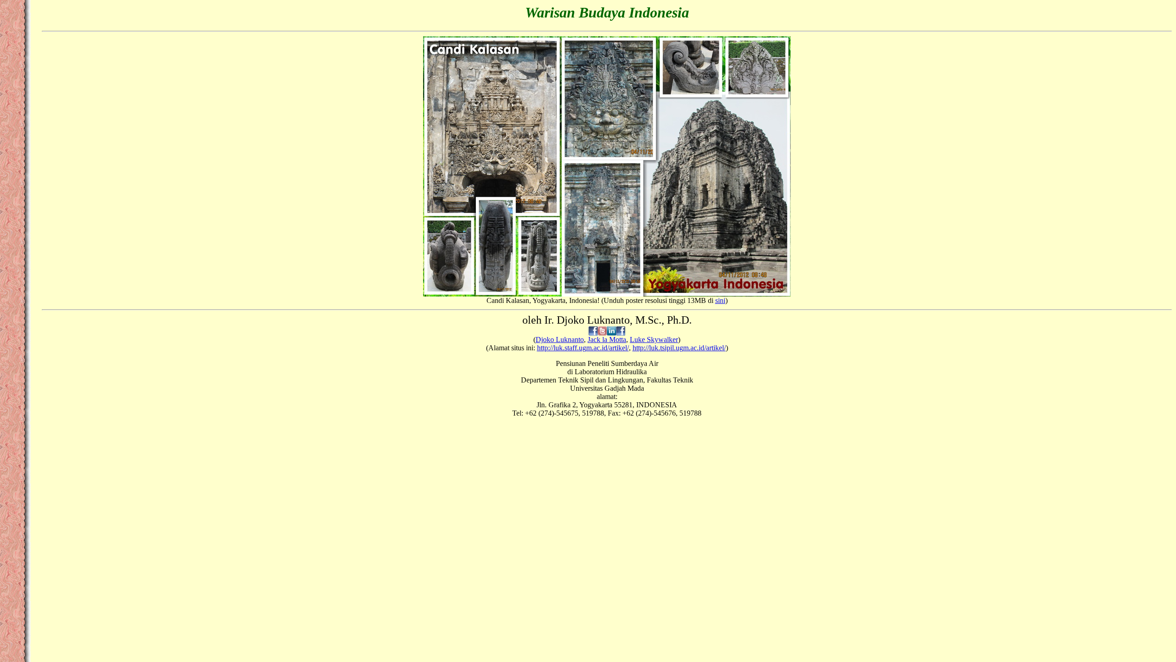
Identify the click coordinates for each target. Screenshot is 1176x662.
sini (720, 300)
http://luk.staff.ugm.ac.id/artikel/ (583, 348)
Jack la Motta (607, 339)
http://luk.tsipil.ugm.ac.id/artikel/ (679, 348)
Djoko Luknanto (560, 339)
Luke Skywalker (654, 339)
